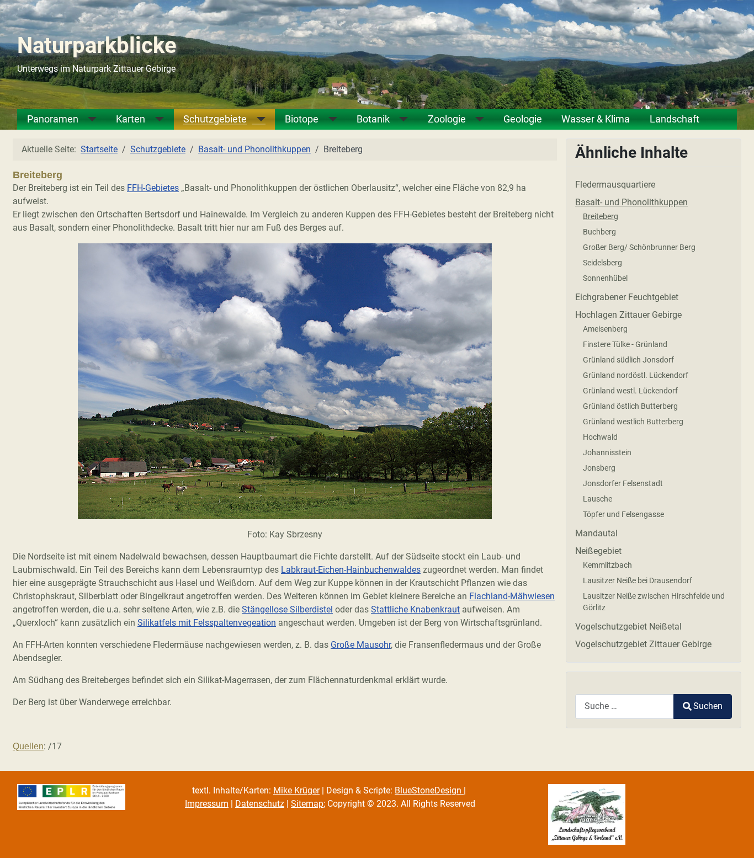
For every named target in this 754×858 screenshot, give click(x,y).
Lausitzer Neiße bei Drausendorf (637, 580)
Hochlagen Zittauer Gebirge (628, 315)
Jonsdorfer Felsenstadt (623, 483)
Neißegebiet (598, 551)
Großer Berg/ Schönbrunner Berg (639, 247)
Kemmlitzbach (607, 565)
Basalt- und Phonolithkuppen (631, 202)
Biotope (301, 119)
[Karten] (154, 119)
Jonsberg (599, 467)
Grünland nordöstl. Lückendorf (635, 375)
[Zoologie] (475, 119)
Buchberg (599, 231)
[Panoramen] (87, 119)
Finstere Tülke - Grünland (625, 344)
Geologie (522, 119)
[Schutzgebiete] (256, 119)
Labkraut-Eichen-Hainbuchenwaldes (351, 569)
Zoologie (447, 119)
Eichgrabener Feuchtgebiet (626, 297)
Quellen (28, 746)
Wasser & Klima (595, 119)
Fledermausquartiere (615, 184)
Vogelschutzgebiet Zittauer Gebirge (643, 644)
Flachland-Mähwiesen (512, 596)
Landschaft (674, 119)
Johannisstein (607, 452)
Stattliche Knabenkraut (415, 609)
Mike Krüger (296, 790)
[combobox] (624, 706)
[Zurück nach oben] (734, 837)
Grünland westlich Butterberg (633, 421)
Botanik (373, 119)
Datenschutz (259, 803)
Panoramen (52, 119)
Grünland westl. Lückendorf (630, 390)
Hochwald (600, 437)
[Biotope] (327, 119)
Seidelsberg (602, 262)
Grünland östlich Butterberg (630, 406)
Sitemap (307, 803)
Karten (130, 119)
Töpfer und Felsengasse (623, 514)
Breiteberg (600, 216)
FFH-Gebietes (153, 188)
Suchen (708, 706)
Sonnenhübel (605, 278)
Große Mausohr (361, 644)
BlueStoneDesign (429, 790)
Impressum (207, 803)
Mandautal (596, 533)
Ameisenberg (605, 328)
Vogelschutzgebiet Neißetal (628, 626)
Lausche (597, 498)
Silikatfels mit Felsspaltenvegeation (206, 622)
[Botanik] (399, 119)
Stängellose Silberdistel (287, 609)
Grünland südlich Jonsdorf (628, 359)
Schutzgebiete (215, 119)
